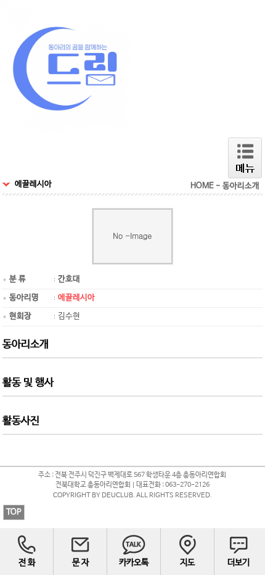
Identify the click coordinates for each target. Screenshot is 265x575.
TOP (14, 512)
